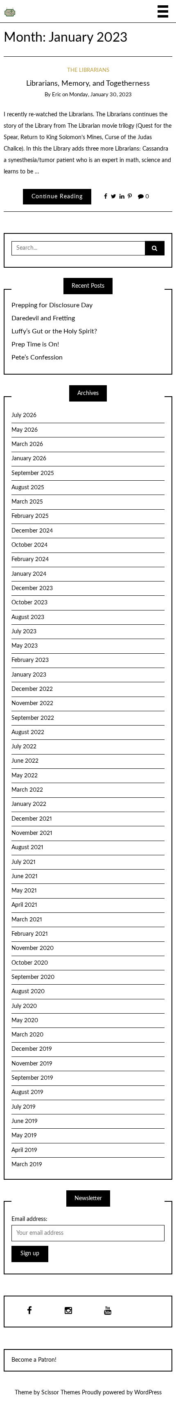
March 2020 (27, 1035)
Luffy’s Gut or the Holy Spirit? (54, 331)
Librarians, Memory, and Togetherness (88, 83)
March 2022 (27, 790)
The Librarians (88, 70)
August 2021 (27, 847)
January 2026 (28, 459)
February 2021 (29, 934)
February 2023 (30, 660)
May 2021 (24, 891)
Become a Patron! (33, 1360)
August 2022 (27, 732)
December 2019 (31, 1049)
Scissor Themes (60, 1393)
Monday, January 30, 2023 (100, 95)
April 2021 (24, 905)
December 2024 (32, 531)
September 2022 (32, 718)
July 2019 (23, 1107)
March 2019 (26, 1164)
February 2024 (30, 559)
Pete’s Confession (37, 357)
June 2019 (24, 1121)
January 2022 (28, 804)
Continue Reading (57, 197)
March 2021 (26, 920)
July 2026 (23, 415)
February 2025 (30, 516)
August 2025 (27, 487)
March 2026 (27, 444)
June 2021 (24, 876)
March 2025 (27, 502)
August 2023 (27, 617)
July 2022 (23, 747)
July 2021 (23, 862)
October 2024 (29, 545)
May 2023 (24, 646)
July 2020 (24, 1006)
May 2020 (24, 1020)
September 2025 (32, 473)
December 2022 (32, 689)
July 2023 (23, 632)
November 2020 (32, 948)
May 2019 (24, 1135)
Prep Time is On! (35, 344)
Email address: (29, 1219)
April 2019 (24, 1150)
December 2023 (32, 588)
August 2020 (28, 991)
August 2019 (27, 1092)
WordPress (148, 1393)
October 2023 (29, 603)
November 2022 (32, 703)
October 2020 (29, 963)
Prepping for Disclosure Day (52, 305)
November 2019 (31, 1064)
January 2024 (28, 574)
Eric (56, 95)
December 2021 (31, 819)
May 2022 (24, 776)
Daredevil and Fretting (43, 318)
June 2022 (24, 761)
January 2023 (28, 675)
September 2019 (32, 1078)
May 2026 (24, 430)
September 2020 (32, 977)
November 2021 (31, 833)
